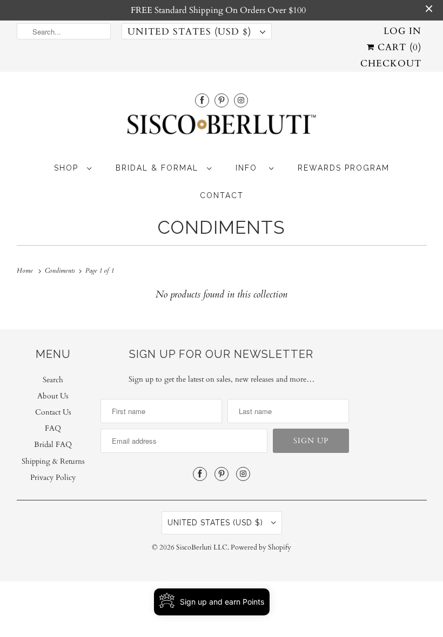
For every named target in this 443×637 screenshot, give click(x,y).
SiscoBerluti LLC (201, 547)
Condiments (221, 227)
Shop (68, 168)
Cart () (397, 47)
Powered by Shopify (261, 547)
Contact (222, 195)
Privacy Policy (53, 477)
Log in (402, 31)
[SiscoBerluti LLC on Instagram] (241, 100)
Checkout (390, 63)
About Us (53, 396)
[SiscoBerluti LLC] (222, 127)
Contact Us (53, 412)
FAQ (53, 428)
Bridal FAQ (53, 444)
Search (53, 380)
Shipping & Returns (53, 461)
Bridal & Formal (159, 168)
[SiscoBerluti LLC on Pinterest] (221, 100)
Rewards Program (344, 168)
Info (250, 168)
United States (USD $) (190, 31)
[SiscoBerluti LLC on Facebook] (202, 100)
